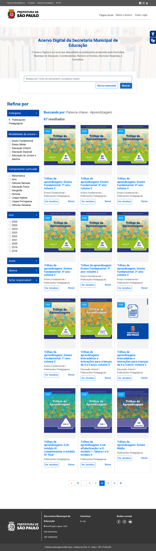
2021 (14, 240)
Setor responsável (20, 280)
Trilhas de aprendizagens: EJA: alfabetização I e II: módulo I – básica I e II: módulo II (95, 448)
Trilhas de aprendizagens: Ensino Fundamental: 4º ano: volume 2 (58, 270)
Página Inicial (106, 15)
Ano (11, 215)
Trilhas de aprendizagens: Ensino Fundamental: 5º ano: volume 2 (131, 183)
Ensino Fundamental (22, 140)
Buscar (126, 85)
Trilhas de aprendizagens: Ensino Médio (131, 445)
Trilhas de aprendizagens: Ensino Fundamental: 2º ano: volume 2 (131, 270)
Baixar (71, 201)
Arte (14, 179)
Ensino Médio (19, 144)
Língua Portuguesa (22, 201)
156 (83, 521)
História (16, 194)
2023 (14, 232)
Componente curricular (23, 169)
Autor (12, 260)
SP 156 (58, 3)
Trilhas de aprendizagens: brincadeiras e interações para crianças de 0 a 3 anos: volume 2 (132, 358)
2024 (14, 229)
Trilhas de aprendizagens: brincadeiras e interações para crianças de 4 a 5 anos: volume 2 (96, 358)
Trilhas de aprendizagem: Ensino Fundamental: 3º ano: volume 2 (96, 268)
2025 (14, 225)
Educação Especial (22, 151)
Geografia (17, 190)
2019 (14, 247)
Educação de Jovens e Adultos (24, 157)
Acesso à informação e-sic (16, 3)
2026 (14, 221)
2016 (14, 250)
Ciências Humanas (21, 205)
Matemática (18, 175)
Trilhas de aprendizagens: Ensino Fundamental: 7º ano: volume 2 (58, 183)
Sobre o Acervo (123, 15)
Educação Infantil (21, 148)
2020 (14, 243)
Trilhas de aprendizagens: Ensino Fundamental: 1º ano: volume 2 (58, 356)
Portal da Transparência (45, 3)
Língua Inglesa (19, 197)
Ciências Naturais (21, 183)
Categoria (15, 113)
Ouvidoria (31, 3)
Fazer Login (141, 15)
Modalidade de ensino (22, 134)
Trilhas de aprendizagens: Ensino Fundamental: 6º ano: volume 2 (95, 183)
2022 (14, 236)
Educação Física (20, 186)
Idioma (13, 270)
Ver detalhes (51, 201)
